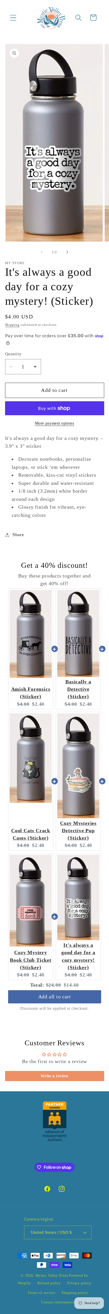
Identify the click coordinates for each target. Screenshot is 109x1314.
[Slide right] (67, 252)
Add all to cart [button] (54, 991)
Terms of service (41, 1293)
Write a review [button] (55, 1076)
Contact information (57, 1302)
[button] (13, 17)
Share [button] (18, 534)
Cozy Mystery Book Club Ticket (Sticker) (30, 960)
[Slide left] (41, 252)
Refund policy (49, 1283)
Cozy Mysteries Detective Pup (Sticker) (78, 831)
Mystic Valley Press (51, 1275)
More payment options (54, 423)
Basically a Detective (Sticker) (78, 689)
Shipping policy (75, 1293)
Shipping (12, 325)
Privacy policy (79, 1283)
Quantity (13, 353)
